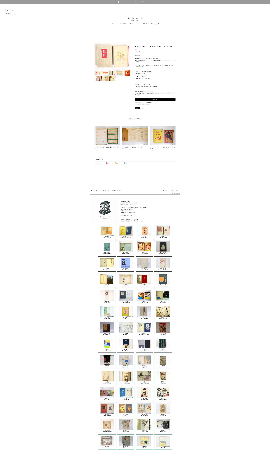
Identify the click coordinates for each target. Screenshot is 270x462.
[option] (112, 56)
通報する (143, 108)
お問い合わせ (146, 23)
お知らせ (131, 23)
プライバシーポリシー (106, 190)
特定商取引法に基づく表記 (116, 190)
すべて (99, 163)
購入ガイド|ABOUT (122, 23)
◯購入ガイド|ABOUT (138, 221)
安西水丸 (163, 447)
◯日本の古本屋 (134, 219)
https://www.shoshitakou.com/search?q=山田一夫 (146, 86)
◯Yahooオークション (125, 219)
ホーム (113, 23)
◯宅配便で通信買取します (127, 221)
